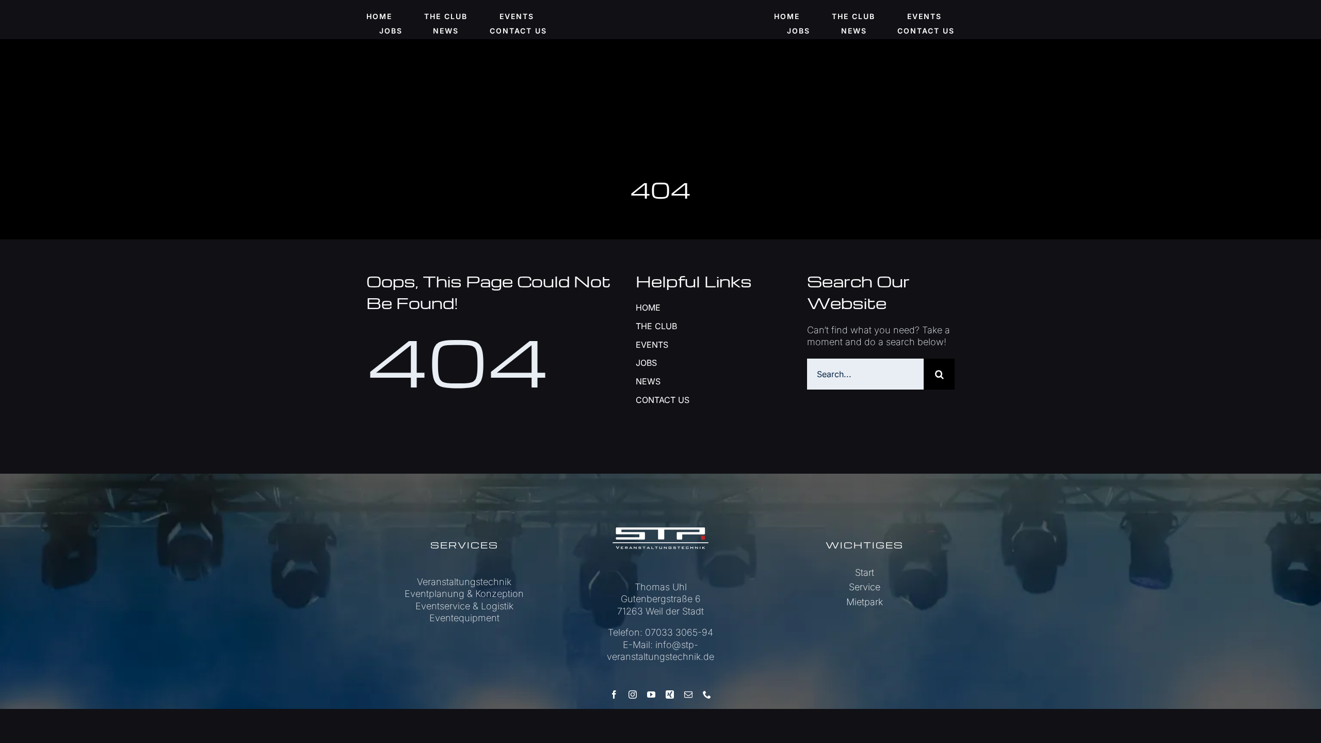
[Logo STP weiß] (660, 509)
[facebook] (614, 694)
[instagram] (633, 694)
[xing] (670, 694)
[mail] (688, 694)
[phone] (707, 694)
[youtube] (651, 694)
